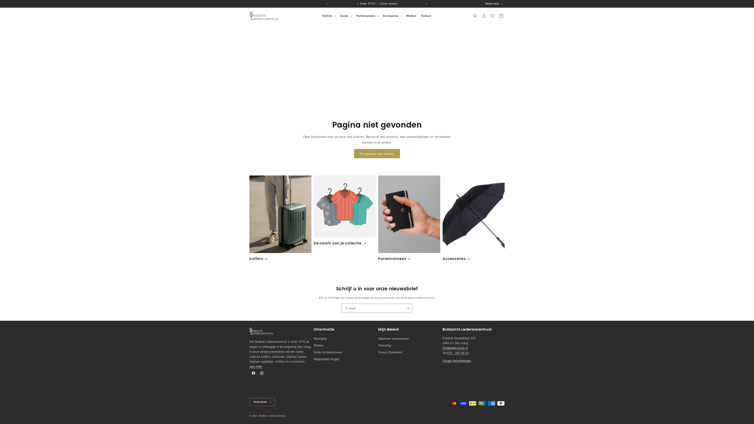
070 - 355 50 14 (458, 353)
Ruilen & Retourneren (328, 352)
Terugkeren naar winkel (377, 153)
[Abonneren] (408, 308)
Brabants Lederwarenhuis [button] (467, 329)
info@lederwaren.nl (455, 348)
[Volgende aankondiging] (426, 3)
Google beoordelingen (457, 360)
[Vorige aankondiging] (327, 3)
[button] (329, 16)
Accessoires (454, 258)
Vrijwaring (384, 345)
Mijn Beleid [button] (388, 329)
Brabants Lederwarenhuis (272, 415)
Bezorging (320, 338)
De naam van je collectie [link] (338, 243)
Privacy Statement (390, 352)
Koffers (256, 258)
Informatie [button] (324, 329)
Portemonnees (392, 258)
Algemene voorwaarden (393, 338)
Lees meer (255, 366)
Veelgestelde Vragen (326, 359)
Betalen (319, 345)
